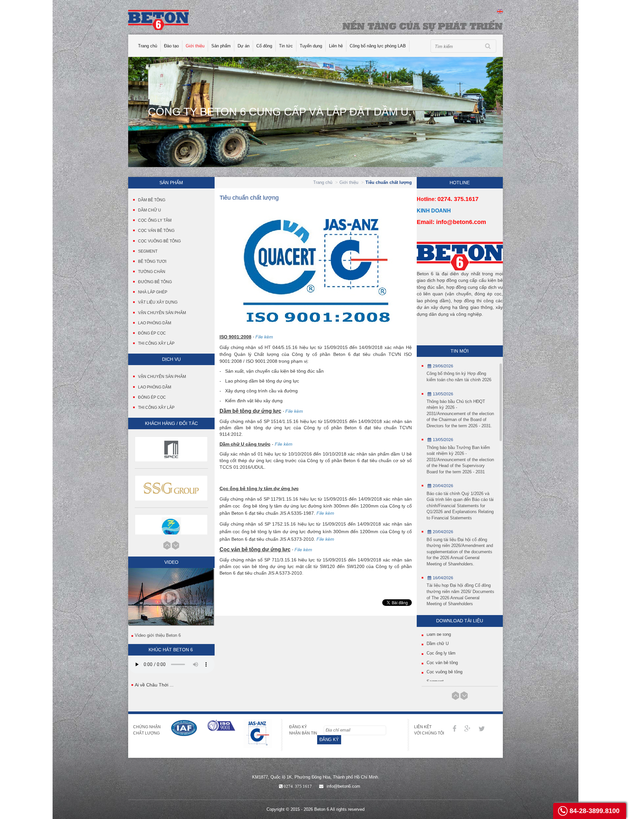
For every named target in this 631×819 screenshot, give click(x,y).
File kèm (264, 336)
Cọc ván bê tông (156, 230)
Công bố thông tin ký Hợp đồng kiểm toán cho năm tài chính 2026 (459, 376)
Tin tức (286, 45)
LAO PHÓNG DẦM (154, 387)
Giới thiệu (195, 45)
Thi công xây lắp (156, 343)
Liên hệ (336, 45)
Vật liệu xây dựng (157, 302)
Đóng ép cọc (152, 333)
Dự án (243, 45)
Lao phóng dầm (154, 323)
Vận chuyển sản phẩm (162, 312)
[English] (500, 11)
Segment (147, 251)
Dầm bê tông (151, 200)
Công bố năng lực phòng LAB (378, 45)
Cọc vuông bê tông (159, 241)
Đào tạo (171, 45)
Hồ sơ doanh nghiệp (446, 673)
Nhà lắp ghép (152, 292)
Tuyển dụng (311, 45)
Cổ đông (264, 45)
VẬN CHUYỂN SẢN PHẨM (162, 376)
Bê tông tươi (152, 261)
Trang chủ (147, 45)
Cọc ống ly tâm (155, 220)
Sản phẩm (221, 45)
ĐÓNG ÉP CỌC (152, 397)
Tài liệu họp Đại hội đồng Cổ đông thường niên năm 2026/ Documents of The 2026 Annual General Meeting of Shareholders (460, 594)
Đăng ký (329, 739)
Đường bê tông (155, 282)
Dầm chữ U (149, 210)
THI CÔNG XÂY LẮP (156, 407)
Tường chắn (151, 271)
